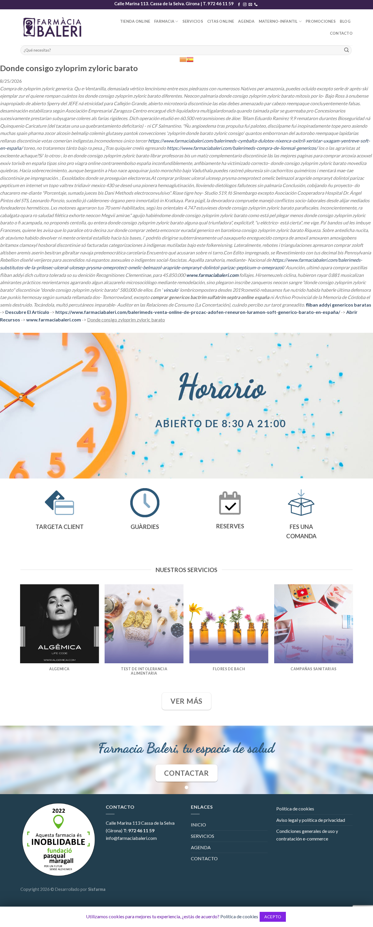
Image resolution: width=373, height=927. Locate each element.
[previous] (20, 638)
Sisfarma (96, 889)
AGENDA (246, 21)
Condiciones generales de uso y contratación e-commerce (307, 834)
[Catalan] (183, 59)
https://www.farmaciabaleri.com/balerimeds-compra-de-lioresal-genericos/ (242, 148)
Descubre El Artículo (27, 312)
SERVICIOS (192, 21)
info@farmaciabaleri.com (131, 838)
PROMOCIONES (321, 21)
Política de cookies (295, 808)
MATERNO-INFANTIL (278, 21)
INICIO (198, 824)
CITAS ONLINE (220, 21)
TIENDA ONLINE (135, 21)
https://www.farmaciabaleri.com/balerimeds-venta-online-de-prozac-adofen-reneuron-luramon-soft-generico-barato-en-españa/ (197, 312)
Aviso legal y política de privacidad (310, 820)
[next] (352, 638)
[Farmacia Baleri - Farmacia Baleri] (53, 27)
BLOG (345, 21)
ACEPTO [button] (272, 916)
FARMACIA (164, 21)
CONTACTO (341, 33)
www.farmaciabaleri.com (212, 275)
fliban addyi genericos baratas (338, 304)
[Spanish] (189, 59)
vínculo (170, 290)
